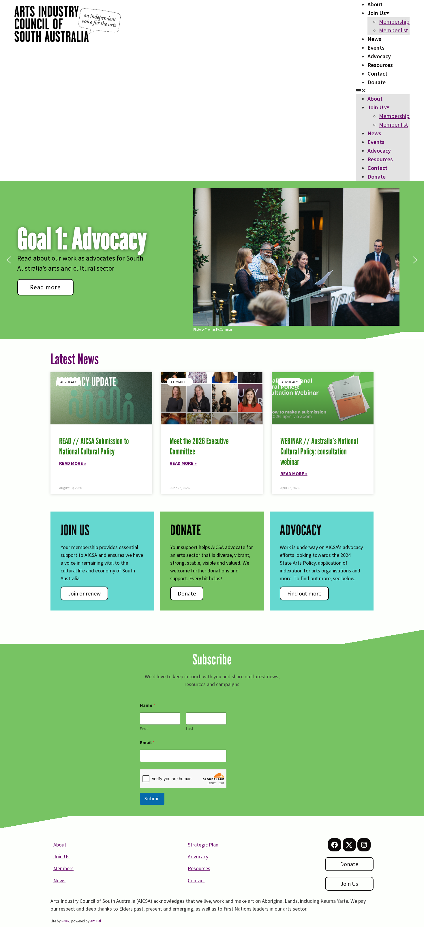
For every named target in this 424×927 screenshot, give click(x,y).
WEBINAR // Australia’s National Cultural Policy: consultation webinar (319, 451)
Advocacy (379, 56)
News (374, 38)
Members (63, 868)
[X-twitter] (349, 844)
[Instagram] (364, 844)
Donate (376, 82)
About (374, 4)
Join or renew (84, 593)
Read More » (72, 463)
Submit (152, 798)
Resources (380, 64)
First (144, 728)
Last (189, 728)
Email (147, 742)
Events (375, 47)
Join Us (376, 12)
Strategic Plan (203, 844)
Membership (394, 21)
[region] (212, 260)
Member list (393, 30)
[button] (383, 90)
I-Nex (65, 921)
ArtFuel (95, 921)
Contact (377, 73)
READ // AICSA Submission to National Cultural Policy (94, 446)
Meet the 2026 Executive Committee (199, 446)
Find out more (304, 593)
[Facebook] (334, 844)
